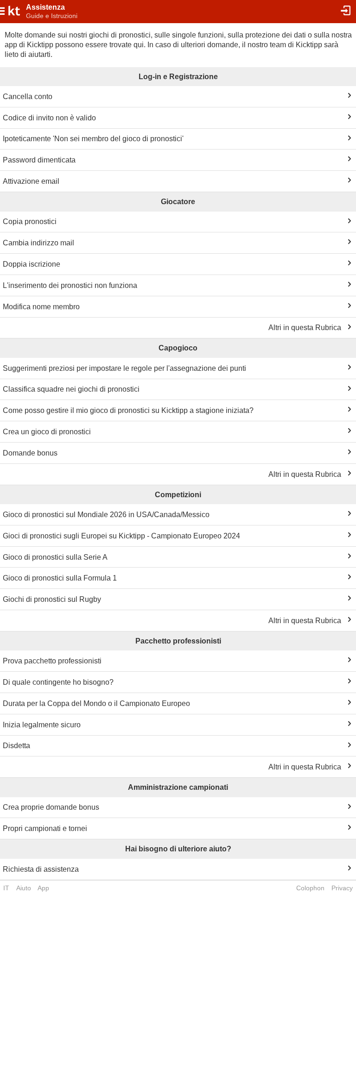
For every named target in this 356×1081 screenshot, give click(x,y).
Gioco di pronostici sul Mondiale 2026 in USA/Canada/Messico (106, 515)
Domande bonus (30, 453)
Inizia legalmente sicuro (42, 725)
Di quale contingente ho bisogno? (58, 682)
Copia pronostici (30, 221)
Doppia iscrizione (31, 264)
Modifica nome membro (41, 307)
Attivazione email (31, 181)
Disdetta (16, 746)
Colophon (310, 888)
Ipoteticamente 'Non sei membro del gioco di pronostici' (93, 139)
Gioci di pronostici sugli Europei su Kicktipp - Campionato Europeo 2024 (121, 536)
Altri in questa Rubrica (304, 327)
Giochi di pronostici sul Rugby (52, 599)
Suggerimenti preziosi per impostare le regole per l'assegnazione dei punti (124, 368)
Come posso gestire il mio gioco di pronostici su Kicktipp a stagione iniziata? (128, 410)
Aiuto (23, 888)
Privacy (342, 888)
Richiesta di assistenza (41, 869)
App (43, 888)
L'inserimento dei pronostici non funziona (70, 285)
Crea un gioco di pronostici (47, 432)
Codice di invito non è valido (49, 118)
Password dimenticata (39, 160)
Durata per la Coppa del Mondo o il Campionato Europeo (96, 703)
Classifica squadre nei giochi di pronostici (71, 389)
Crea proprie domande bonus (51, 807)
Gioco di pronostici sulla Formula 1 (60, 578)
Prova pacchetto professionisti (52, 661)
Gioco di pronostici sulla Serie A (55, 557)
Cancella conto (27, 96)
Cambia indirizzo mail (38, 243)
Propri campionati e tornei (45, 828)
